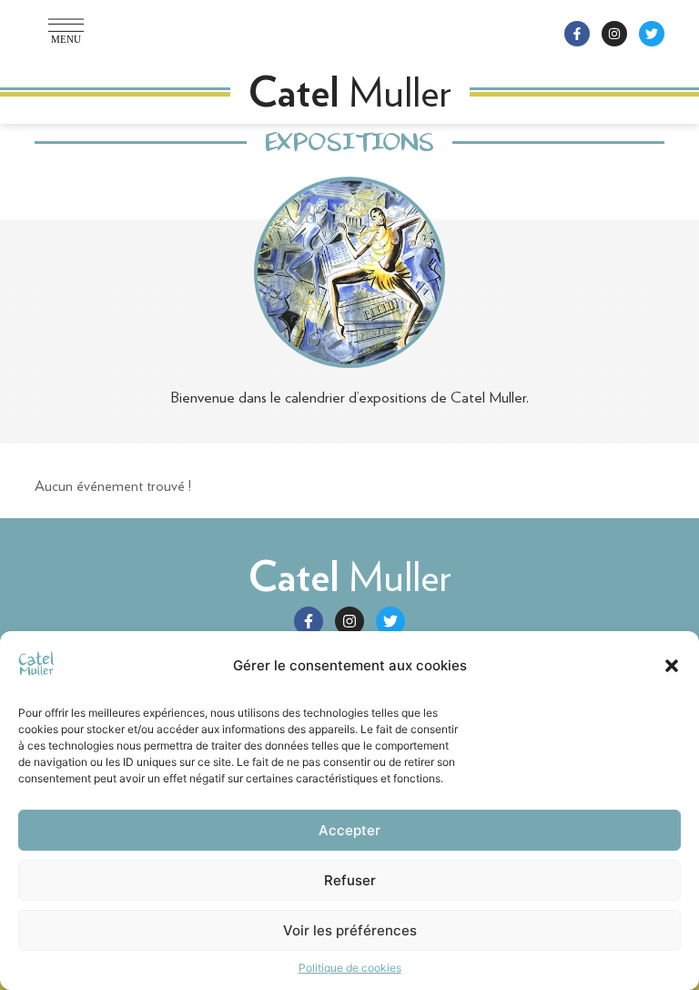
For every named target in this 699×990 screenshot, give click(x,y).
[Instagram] (614, 33)
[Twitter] (651, 33)
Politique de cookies (350, 968)
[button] (672, 666)
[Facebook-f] (577, 33)
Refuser (350, 880)
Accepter (349, 830)
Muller (349, 576)
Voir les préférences (350, 930)
